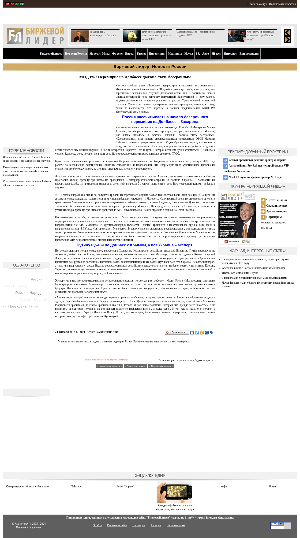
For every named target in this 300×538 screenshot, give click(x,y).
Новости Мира (100, 53)
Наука (188, 53)
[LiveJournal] (211, 333)
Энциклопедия (249, 53)
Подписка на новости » (282, 4)
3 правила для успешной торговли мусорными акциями (254, 277)
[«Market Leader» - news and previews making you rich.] (7, 4)
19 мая (273, 486)
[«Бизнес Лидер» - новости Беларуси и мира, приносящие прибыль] (17, 4)
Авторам (156, 525)
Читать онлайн (276, 200)
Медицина (175, 53)
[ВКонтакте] (192, 333)
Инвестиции (157, 53)
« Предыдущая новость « (109, 366)
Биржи (129, 53)
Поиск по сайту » (258, 4)
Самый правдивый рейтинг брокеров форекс (257, 160)
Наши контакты (176, 525)
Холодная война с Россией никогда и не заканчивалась (253, 268)
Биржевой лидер (51, 53)
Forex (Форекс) (125, 486)
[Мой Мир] (206, 333)
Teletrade (76, 486)
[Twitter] (197, 333)
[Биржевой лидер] (35, 44)
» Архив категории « (135, 366)
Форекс (117, 53)
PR (198, 53)
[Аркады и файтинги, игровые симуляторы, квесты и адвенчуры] (174, 501)
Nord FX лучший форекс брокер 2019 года (255, 177)
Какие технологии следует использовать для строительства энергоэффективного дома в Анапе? (25, 171)
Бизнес (141, 53)
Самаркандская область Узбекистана (27, 486)
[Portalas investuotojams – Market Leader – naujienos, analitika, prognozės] (12, 4)
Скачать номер (276, 205)
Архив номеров (276, 211)
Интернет (230, 53)
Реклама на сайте (117, 525)
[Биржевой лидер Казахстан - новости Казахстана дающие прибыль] (22, 4)
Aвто (205, 53)
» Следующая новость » (161, 366)
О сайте (97, 525)
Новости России (76, 53)
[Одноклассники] (201, 333)
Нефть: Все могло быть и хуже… (241, 273)
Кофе (224, 486)
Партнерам (274, 217)
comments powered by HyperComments (106, 359)
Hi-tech (216, 53)
